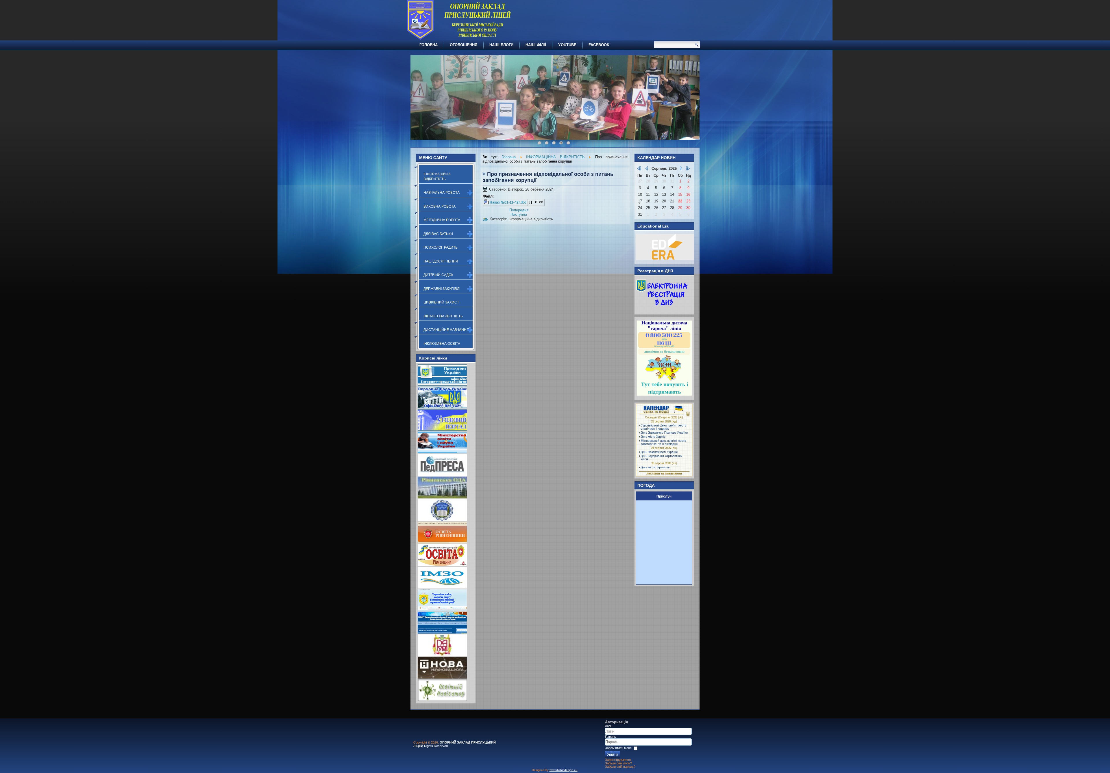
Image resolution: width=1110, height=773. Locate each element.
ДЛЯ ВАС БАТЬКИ (438, 234)
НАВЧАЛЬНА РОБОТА (441, 193)
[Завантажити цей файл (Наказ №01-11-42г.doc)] (487, 202)
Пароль (610, 736)
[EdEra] (665, 258)
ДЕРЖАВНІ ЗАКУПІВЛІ (441, 289)
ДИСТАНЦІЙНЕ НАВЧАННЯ (446, 330)
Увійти (612, 754)
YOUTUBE (567, 45)
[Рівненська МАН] (442, 655)
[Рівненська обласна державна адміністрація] (442, 497)
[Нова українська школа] (442, 677)
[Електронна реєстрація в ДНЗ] (662, 309)
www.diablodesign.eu (564, 770)
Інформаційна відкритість (530, 219)
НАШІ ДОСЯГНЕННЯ (440, 261)
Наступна (518, 214)
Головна (509, 157)
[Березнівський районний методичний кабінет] (442, 632)
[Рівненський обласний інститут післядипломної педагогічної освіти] (442, 519)
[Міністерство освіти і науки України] (442, 452)
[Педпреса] (442, 474)
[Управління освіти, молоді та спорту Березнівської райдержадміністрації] (442, 610)
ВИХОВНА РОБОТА (439, 206)
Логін (608, 726)
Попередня (518, 210)
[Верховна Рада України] (442, 407)
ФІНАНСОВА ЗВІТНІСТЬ (443, 316)
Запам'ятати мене (618, 748)
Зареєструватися (618, 759)
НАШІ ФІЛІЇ (536, 45)
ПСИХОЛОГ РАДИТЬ (440, 247)
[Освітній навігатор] (442, 700)
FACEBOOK (599, 45)
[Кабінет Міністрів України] (442, 429)
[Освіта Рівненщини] (442, 564)
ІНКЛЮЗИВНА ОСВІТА (441, 344)
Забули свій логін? (618, 763)
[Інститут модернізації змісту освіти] (442, 587)
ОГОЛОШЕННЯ (463, 45)
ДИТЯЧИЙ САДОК (438, 275)
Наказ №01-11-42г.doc (508, 202)
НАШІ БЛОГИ (501, 45)
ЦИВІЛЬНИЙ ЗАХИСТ (441, 302)
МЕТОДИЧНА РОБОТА (441, 220)
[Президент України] (442, 384)
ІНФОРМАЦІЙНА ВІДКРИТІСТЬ (437, 176)
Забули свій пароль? (620, 766)
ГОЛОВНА (428, 45)
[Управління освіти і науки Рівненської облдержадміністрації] (442, 542)
